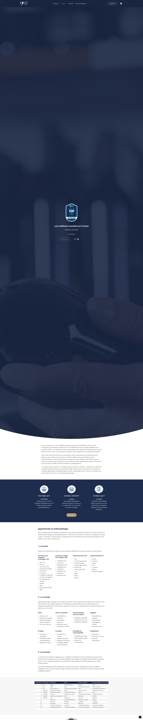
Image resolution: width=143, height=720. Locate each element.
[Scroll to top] (140, 717)
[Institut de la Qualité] (24, 3)
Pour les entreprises (81, 3)
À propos (70, 3)
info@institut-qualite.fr (44, 671)
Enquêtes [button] (63, 3)
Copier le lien (65, 239)
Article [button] (71, 515)
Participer (55, 3)
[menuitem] (56, 3)
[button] (75, 239)
